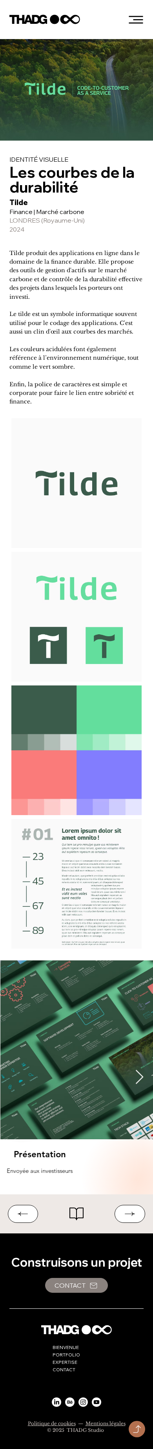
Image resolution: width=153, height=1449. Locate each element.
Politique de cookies (52, 1423)
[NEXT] (130, 1214)
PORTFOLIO (66, 1355)
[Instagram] (83, 1402)
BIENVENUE (66, 1347)
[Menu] (136, 19)
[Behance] (70, 1402)
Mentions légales (106, 1423)
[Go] (137, 1429)
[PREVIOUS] (23, 1214)
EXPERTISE (65, 1362)
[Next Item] (139, 1077)
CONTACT (64, 1369)
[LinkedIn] (56, 1402)
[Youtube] (96, 1402)
